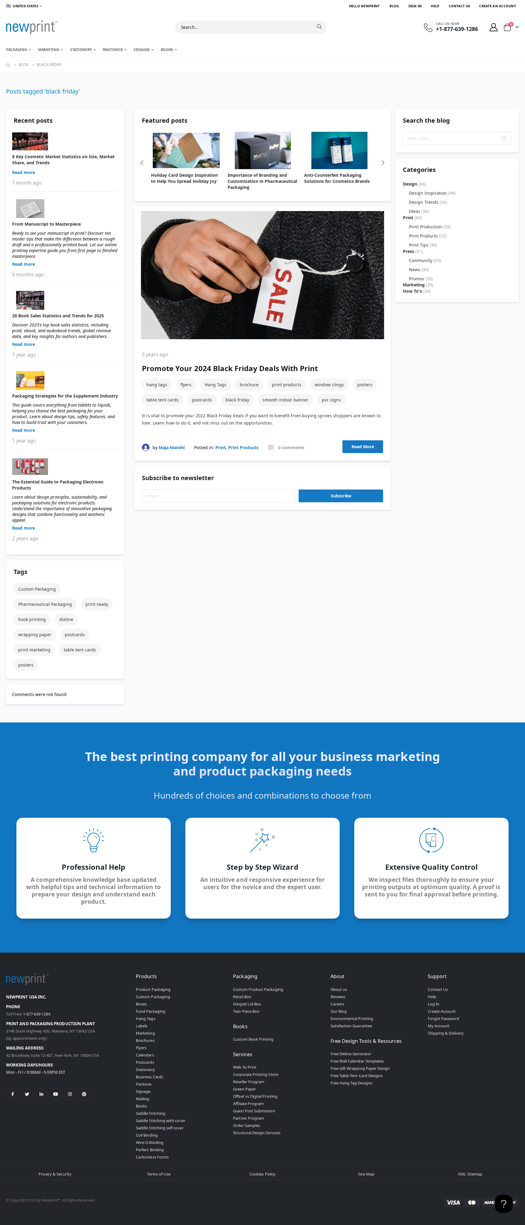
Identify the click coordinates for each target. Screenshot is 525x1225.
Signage (143, 1091)
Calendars (145, 1055)
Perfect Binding (150, 1149)
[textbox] (457, 138)
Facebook (13, 1094)
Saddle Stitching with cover (160, 1120)
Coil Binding (147, 1135)
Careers (337, 1004)
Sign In (415, 6)
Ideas (419, 211)
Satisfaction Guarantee (351, 1026)
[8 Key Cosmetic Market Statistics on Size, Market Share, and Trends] (65, 141)
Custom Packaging (37, 589)
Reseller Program (248, 1081)
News (419, 269)
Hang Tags (215, 384)
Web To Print (244, 1067)
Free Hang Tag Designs (351, 1083)
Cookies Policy (262, 1174)
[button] (504, 138)
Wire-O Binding (149, 1142)
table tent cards (162, 400)
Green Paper (244, 1089)
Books (141, 1106)
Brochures (145, 1040)
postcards (202, 400)
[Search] (319, 27)
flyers (185, 384)
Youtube (56, 1094)
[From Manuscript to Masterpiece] (65, 208)
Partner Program (248, 1118)
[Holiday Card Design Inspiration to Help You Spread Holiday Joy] (186, 150)
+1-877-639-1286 (457, 28)
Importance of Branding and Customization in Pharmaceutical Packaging (262, 181)
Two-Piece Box (246, 1011)
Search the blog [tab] (426, 120)
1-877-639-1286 (36, 1014)
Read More (363, 446)
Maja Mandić (172, 447)
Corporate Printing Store (255, 1074)
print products (286, 384)
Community (425, 260)
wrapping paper (34, 634)
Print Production (430, 227)
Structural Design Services (256, 1132)
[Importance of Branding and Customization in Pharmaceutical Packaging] (263, 150)
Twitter (27, 1094)
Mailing (142, 1098)
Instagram (70, 1094)
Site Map (366, 1174)
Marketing (418, 285)
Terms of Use (159, 1174)
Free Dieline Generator (351, 1053)
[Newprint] (32, 27)
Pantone (143, 1084)
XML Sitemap (470, 1174)
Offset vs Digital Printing (255, 1096)
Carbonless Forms (152, 1157)
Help (435, 6)
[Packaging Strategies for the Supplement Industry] (65, 380)
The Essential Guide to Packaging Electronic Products (58, 485)
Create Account (442, 1011)
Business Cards (149, 1077)
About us (339, 989)
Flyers (141, 1047)
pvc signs (331, 400)
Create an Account (497, 6)
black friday (237, 400)
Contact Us (459, 6)
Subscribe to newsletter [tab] (178, 478)
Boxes (141, 1004)
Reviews (338, 996)
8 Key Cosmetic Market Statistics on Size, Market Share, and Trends (63, 159)
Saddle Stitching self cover (160, 1128)
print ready (96, 604)
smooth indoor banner (285, 400)
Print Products (243, 447)
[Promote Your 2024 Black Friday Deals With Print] (262, 275)
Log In (433, 1004)
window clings (329, 384)
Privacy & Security (55, 1174)
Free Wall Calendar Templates (357, 1061)
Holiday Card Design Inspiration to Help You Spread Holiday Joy (184, 178)
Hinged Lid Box (247, 1004)
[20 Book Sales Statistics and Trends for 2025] (65, 300)
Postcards (145, 1062)
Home (8, 64)
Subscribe (341, 496)
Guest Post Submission (254, 1111)
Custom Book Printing (253, 1039)
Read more (23, 172)
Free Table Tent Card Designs (357, 1075)
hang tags (156, 384)
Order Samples (246, 1125)
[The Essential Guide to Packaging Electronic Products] (65, 466)
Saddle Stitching (150, 1113)
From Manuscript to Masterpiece (46, 224)
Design (414, 184)
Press (413, 251)
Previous (141, 162)
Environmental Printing (352, 1018)
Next (383, 162)
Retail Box (242, 996)
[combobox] (251, 27)
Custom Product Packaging (258, 989)
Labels (141, 1026)
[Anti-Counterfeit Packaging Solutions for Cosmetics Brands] (339, 150)
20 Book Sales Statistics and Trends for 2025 (58, 316)
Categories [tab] (419, 169)
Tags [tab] (20, 572)
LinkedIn (41, 1094)
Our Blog (339, 1011)
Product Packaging (153, 989)
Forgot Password (443, 1018)
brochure (249, 384)
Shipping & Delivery (446, 1033)
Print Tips (423, 245)
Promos (421, 279)
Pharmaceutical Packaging (45, 604)
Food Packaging (150, 1011)
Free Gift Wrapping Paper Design (360, 1068)
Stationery (145, 1069)
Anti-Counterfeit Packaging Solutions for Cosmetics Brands (337, 178)
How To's (417, 291)
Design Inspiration (432, 193)
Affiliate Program (248, 1103)
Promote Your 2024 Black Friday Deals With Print (230, 368)
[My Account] (494, 27)
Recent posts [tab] (33, 120)
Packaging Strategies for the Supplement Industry (65, 396)
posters (364, 384)
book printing (32, 619)
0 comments (291, 447)
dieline (66, 619)
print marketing (34, 650)
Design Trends (428, 202)
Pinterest (84, 1094)
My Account (439, 1026)
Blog (394, 6)
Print (220, 447)
